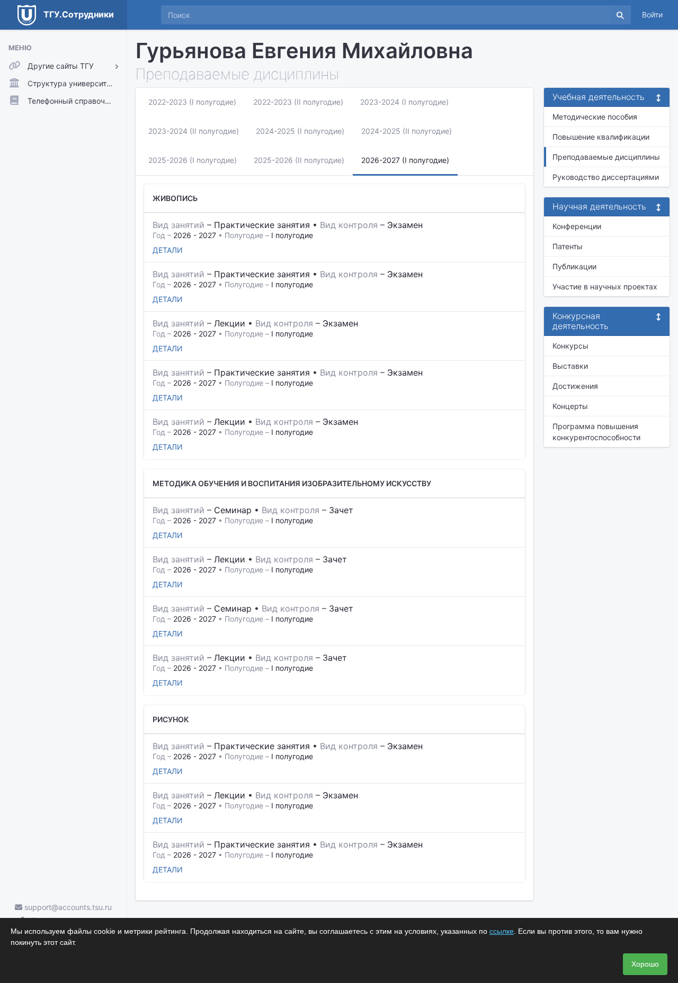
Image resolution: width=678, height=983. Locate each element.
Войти (652, 14)
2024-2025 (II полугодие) (406, 130)
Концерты (570, 406)
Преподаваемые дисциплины (606, 156)
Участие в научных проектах (604, 286)
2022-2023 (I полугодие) (192, 101)
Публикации (574, 266)
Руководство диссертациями (605, 176)
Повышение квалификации (600, 136)
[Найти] (620, 15)
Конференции (576, 226)
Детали (168, 249)
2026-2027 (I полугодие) (405, 160)
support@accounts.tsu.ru (67, 907)
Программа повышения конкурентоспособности (596, 432)
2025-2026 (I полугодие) (192, 160)
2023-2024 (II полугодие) (193, 130)
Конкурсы (570, 345)
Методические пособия (594, 116)
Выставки (570, 365)
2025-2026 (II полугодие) (299, 160)
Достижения (575, 385)
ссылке (501, 931)
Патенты (567, 246)
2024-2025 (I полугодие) (300, 130)
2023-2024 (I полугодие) (404, 101)
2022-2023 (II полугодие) (298, 101)
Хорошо (645, 964)
